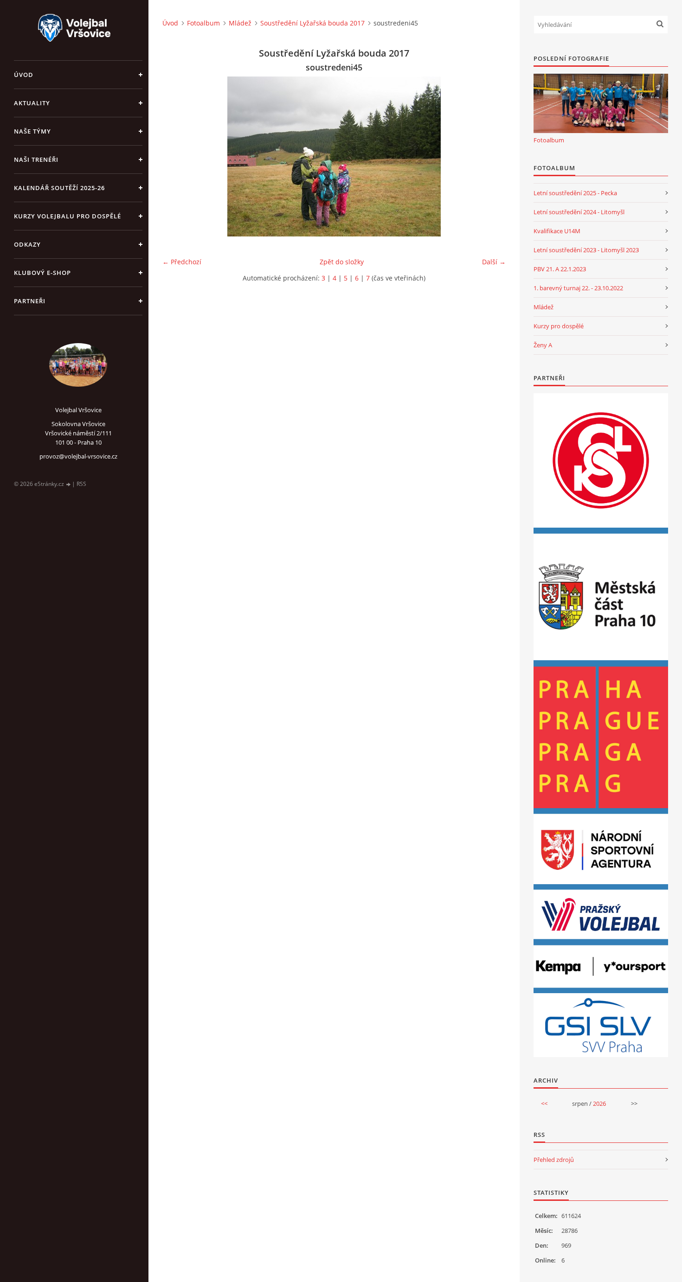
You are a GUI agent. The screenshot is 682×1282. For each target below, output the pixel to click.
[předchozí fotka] (177, 156)
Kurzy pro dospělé (559, 326)
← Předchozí (181, 261)
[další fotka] (490, 156)
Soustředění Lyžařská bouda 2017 (312, 23)
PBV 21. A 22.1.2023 (560, 269)
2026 (599, 1103)
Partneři (29, 301)
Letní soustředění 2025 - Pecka (575, 193)
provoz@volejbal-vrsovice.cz (78, 456)
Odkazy (27, 244)
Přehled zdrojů (554, 1159)
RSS (81, 484)
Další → (494, 261)
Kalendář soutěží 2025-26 (59, 188)
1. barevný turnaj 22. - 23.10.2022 (578, 288)
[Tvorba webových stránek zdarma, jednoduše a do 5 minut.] (68, 484)
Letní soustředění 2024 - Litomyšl (579, 212)
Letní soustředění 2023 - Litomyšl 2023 (586, 250)
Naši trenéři (36, 159)
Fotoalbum (203, 23)
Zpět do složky (342, 261)
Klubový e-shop (42, 272)
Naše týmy (32, 131)
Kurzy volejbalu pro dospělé (67, 216)
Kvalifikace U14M (557, 231)
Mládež (240, 23)
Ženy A (543, 345)
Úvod (23, 74)
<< (544, 1103)
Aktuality (32, 103)
